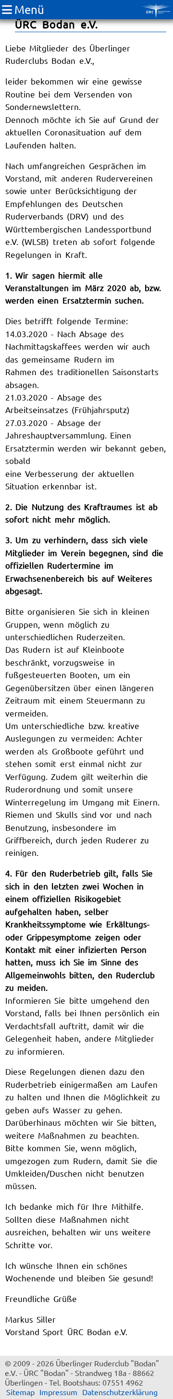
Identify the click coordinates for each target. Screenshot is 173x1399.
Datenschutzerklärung (120, 1392)
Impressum (58, 1392)
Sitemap (20, 1392)
